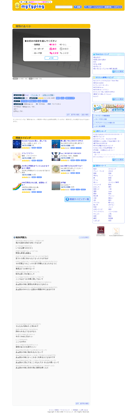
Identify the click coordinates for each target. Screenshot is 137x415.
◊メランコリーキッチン (101, 85)
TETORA (24, 101)
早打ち (95, 175)
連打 (109, 187)
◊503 (94, 62)
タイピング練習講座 (102, 116)
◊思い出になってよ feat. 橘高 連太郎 (105, 68)
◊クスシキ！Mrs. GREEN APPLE (104, 92)
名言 (109, 220)
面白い (110, 198)
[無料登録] (108, 108)
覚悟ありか (32, 101)
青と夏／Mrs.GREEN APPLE (72, 141)
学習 (94, 207)
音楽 (109, 173)
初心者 (95, 196)
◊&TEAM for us (98, 87)
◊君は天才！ (97, 57)
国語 (94, 193)
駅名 (109, 184)
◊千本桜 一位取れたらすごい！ (104, 150)
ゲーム (95, 180)
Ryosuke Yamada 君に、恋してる (34, 141)
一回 (109, 189)
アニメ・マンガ (98, 171)
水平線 (63, 182)
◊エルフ (95, 96)
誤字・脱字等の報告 (73, 114)
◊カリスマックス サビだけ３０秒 (104, 139)
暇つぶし (111, 202)
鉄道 (109, 178)
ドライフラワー (28, 153)
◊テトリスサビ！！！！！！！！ (104, 157)
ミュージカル (112, 211)
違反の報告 (85, 114)
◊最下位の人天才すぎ (100, 143)
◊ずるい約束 (97, 64)
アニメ (110, 175)
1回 (94, 200)
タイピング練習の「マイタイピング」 (60, 410)
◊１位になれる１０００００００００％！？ (107, 134)
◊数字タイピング (98, 136)
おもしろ (96, 187)
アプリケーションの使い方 (105, 123)
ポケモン (111, 205)
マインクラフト (98, 211)
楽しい (95, 182)
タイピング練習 (113, 182)
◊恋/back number (98, 83)
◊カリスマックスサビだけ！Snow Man (105, 80)
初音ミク (96, 189)
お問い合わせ (84, 410)
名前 (94, 216)
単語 (109, 209)
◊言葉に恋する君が (99, 59)
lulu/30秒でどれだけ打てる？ (72, 166)
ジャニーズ (97, 184)
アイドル (96, 202)
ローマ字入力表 (101, 119)
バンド (44, 101)
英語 (109, 216)
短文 (109, 193)
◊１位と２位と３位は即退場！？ (104, 148)
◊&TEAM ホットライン (101, 89)
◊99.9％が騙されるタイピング (103, 145)
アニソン (111, 196)
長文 (109, 180)
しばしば (96, 220)
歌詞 (57, 98)
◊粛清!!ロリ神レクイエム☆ (102, 94)
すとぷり (96, 214)
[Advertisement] (68, 17)
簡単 (94, 173)
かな (62, 98)
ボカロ (110, 171)
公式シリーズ (97, 209)
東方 (109, 200)
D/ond (27, 95)
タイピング (112, 169)
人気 (109, 214)
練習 (94, 218)
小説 (94, 198)
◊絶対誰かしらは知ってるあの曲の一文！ (107, 141)
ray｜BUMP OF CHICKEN (71, 153)
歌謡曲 (110, 218)
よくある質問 (100, 126)
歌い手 (95, 205)
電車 (94, 191)
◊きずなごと (97, 66)
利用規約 (75, 410)
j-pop (39, 101)
